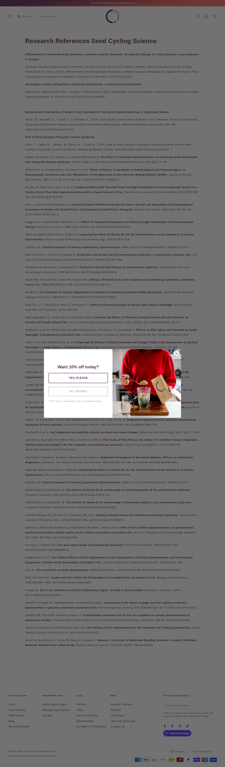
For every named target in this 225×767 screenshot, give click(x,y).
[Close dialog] (176, 354)
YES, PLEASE (78, 377)
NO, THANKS (78, 391)
